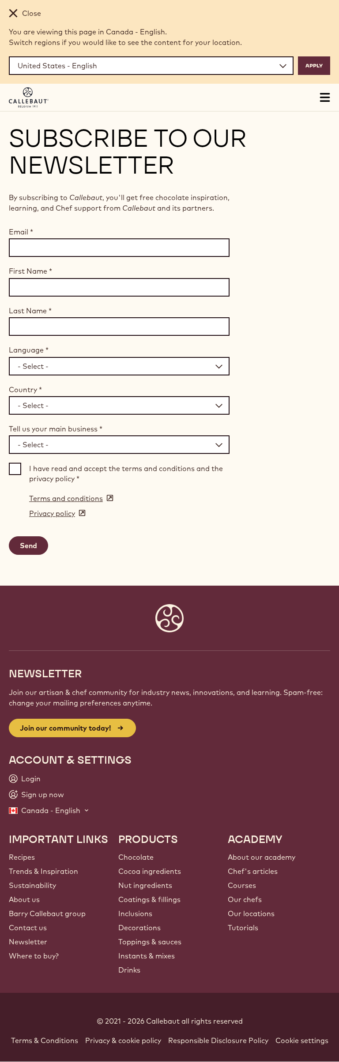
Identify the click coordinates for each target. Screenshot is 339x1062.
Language (29, 349)
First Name (30, 271)
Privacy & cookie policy (123, 1040)
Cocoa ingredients (149, 871)
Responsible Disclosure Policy (218, 1040)
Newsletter (28, 941)
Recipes (22, 857)
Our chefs (245, 899)
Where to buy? (34, 955)
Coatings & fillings (149, 899)
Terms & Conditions (44, 1040)
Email (21, 231)
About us (24, 899)
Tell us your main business (55, 428)
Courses (242, 885)
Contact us (28, 927)
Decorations (139, 927)
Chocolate (136, 857)
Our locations (251, 913)
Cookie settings (301, 1040)
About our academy (261, 857)
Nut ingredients (145, 885)
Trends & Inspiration (43, 871)
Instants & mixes (146, 955)
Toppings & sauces (149, 941)
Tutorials (243, 927)
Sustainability (32, 885)
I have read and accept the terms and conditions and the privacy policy (126, 473)
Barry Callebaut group (47, 913)
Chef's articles (253, 871)
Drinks (129, 969)
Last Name (30, 310)
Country (25, 389)
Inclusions (135, 913)
